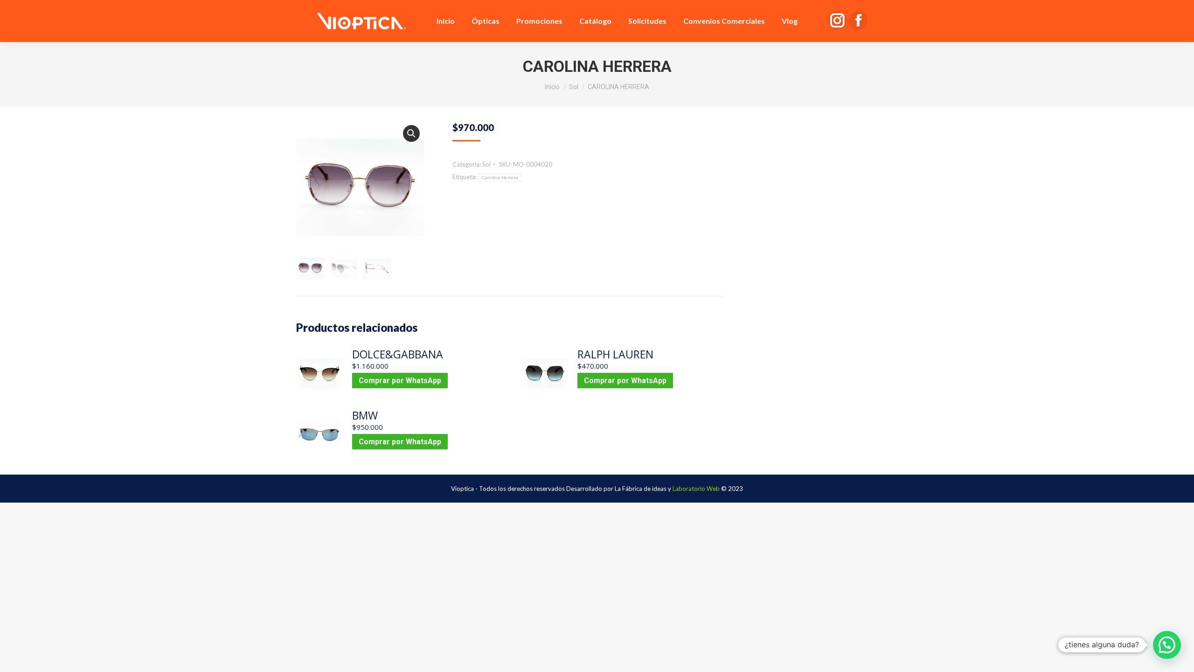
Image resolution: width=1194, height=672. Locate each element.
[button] (411, 133)
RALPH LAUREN (615, 354)
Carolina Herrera (500, 177)
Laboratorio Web (696, 488)
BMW (365, 415)
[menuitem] (446, 21)
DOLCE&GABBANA (397, 354)
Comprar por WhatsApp (400, 380)
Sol (486, 164)
